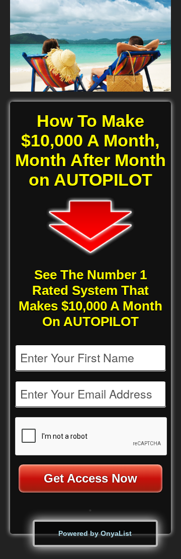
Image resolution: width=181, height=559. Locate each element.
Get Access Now (90, 478)
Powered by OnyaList (95, 533)
